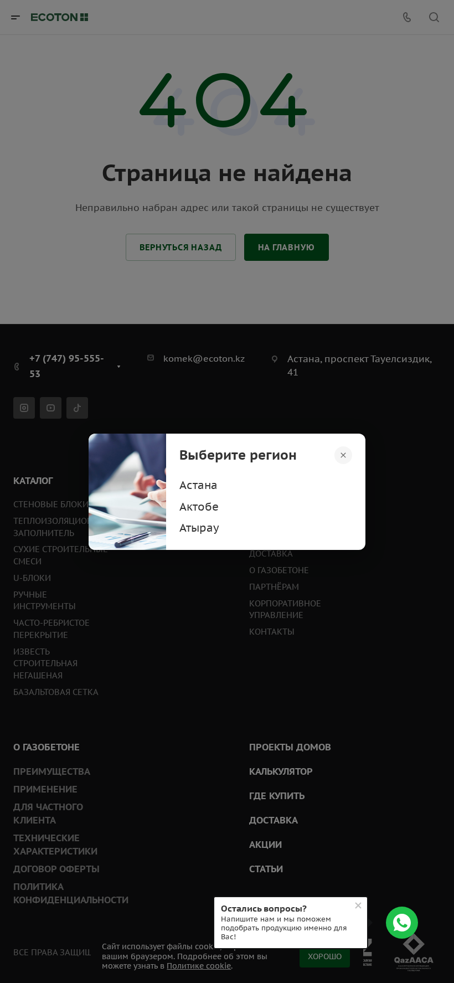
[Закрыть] (343, 455)
